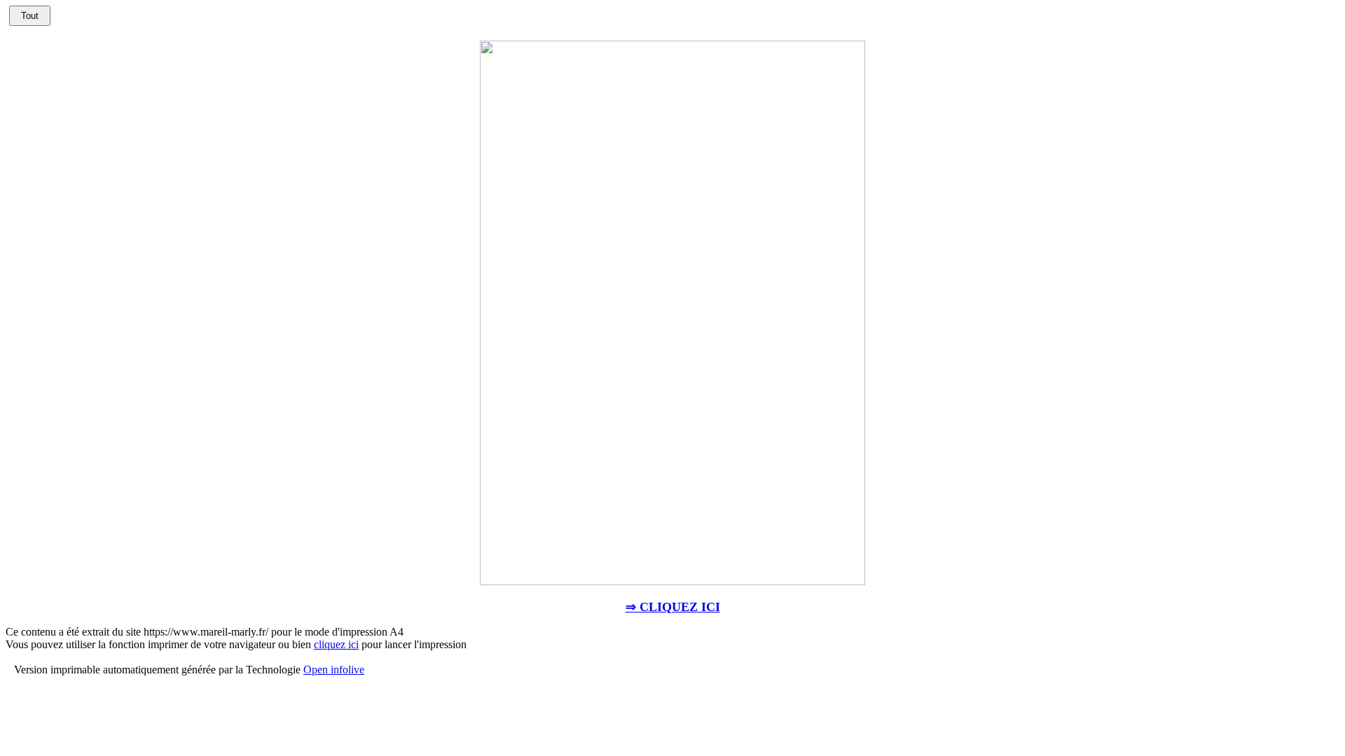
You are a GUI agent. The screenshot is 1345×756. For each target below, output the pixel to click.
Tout (30, 15)
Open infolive (333, 670)
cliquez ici (336, 644)
